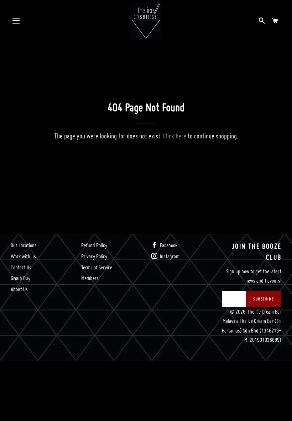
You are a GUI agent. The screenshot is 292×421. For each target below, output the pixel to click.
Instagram (169, 256)
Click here (174, 136)
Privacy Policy (94, 256)
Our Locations (24, 245)
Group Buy (20, 278)
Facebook (168, 245)
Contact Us (21, 267)
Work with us (23, 256)
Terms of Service (96, 267)
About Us (19, 289)
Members (90, 278)
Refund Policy (94, 245)
